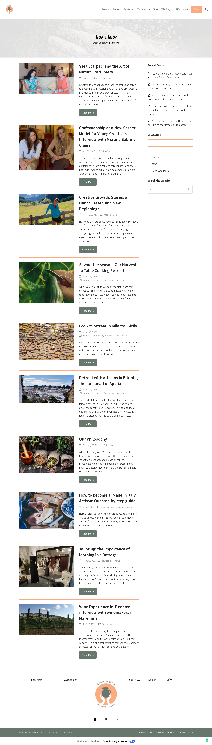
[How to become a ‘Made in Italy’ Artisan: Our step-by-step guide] (46, 510)
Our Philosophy (93, 439)
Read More (88, 112)
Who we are (134, 680)
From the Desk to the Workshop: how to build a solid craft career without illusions (170, 110)
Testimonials (70, 680)
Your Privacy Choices (115, 741)
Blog (169, 680)
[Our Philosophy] (46, 454)
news (116, 214)
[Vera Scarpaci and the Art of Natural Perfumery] (46, 78)
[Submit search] (189, 189)
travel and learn (122, 280)
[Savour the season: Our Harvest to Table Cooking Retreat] (46, 282)
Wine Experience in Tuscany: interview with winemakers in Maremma (106, 612)
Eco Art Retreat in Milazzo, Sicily (108, 326)
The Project (36, 680)
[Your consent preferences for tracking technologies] (207, 740)
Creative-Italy (100, 42)
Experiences (97, 280)
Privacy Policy (145, 732)
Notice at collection (88, 741)
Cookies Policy (186, 732)
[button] (206, 9)
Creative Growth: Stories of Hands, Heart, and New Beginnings (104, 203)
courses (86, 280)
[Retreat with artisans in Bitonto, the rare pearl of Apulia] (46, 388)
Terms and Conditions (165, 732)
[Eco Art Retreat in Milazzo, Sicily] (46, 341)
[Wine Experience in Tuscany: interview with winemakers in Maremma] (46, 619)
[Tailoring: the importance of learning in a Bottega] (46, 566)
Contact (152, 680)
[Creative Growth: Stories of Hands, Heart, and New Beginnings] (46, 209)
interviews (109, 77)
